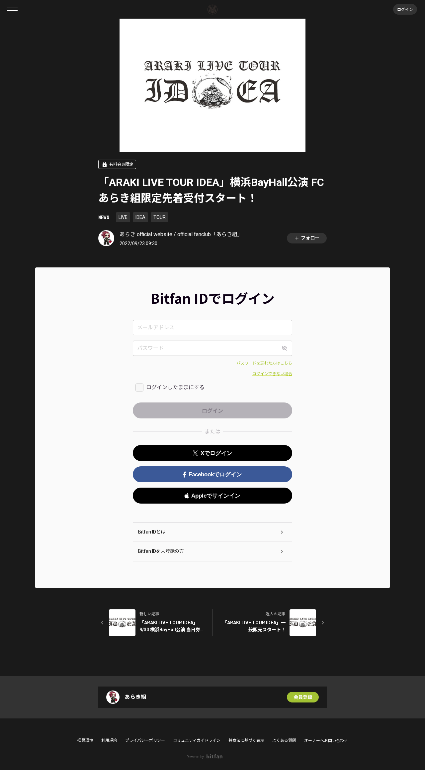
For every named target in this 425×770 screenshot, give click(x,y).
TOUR (159, 217)
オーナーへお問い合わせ (326, 741)
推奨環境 (85, 740)
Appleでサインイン (215, 496)
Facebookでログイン (215, 474)
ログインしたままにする (175, 387)
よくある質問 (284, 740)
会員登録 (303, 697)
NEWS (103, 217)
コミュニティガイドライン (196, 740)
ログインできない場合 (272, 374)
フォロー (310, 237)
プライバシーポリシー (145, 740)
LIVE (123, 217)
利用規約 (109, 740)
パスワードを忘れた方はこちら (264, 363)
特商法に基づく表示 (246, 740)
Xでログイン (216, 453)
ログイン (405, 9)
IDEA (140, 217)
